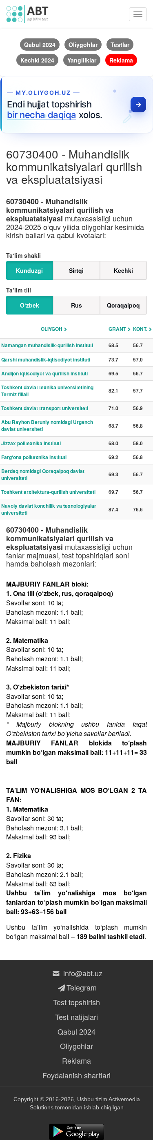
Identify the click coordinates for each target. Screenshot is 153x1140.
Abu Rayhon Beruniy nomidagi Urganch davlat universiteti (47, 425)
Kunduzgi (29, 270)
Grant (117, 328)
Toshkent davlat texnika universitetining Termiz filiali (47, 391)
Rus (76, 305)
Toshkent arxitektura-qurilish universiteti (48, 491)
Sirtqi (76, 270)
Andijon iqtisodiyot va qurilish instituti (44, 373)
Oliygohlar (76, 1045)
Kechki (123, 270)
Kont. (140, 328)
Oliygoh (51, 328)
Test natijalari (76, 1016)
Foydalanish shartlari (76, 1075)
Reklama (76, 1060)
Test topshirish (76, 1002)
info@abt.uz (81, 973)
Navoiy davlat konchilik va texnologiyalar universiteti (48, 509)
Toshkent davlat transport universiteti (44, 408)
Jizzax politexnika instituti (31, 443)
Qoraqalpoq (123, 305)
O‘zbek (29, 305)
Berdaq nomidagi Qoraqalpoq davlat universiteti (42, 474)
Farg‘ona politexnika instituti (34, 457)
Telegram (82, 987)
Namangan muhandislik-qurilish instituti (47, 345)
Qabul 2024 (76, 1031)
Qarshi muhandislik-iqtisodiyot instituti (45, 359)
